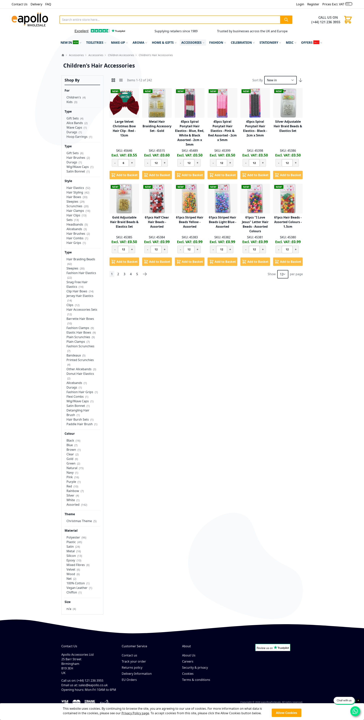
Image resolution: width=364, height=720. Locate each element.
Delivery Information (137, 674)
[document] (182, 711)
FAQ (48, 4)
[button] (66, 32)
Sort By (257, 80)
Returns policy (132, 667)
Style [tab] (68, 181)
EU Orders (129, 680)
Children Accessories (121, 55)
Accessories (76, 55)
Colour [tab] (70, 433)
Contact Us (20, 4)
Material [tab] (71, 530)
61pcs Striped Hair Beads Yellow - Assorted (189, 222)
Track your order (134, 661)
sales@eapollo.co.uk (93, 685)
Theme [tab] (70, 514)
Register (313, 4)
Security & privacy (195, 667)
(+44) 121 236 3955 (325, 22)
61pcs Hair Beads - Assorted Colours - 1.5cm (288, 222)
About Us (188, 655)
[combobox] (176, 19)
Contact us (129, 655)
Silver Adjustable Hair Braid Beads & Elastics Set (288, 126)
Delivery (36, 4)
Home (62, 55)
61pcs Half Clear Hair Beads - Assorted (157, 222)
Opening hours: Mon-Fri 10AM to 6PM (88, 690)
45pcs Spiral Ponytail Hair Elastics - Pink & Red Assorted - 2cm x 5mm (222, 130)
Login (300, 4)
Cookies (188, 674)
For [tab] (67, 90)
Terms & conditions (196, 680)
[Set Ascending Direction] (300, 80)
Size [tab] (68, 602)
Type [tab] (68, 111)
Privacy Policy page (135, 713)
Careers (187, 661)
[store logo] (34, 19)
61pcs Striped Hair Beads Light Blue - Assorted (222, 222)
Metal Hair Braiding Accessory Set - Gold (157, 126)
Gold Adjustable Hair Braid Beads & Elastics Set (124, 222)
